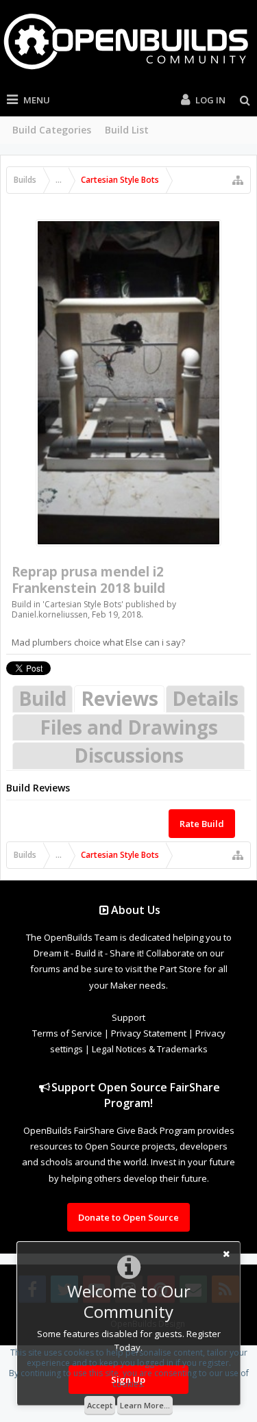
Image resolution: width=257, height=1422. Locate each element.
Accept (99, 1405)
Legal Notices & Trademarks (150, 1049)
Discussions (129, 755)
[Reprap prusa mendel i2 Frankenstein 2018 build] (128, 383)
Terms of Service (67, 1033)
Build (42, 698)
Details (205, 698)
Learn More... (145, 1405)
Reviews (119, 698)
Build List (127, 129)
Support (128, 1017)
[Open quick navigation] (237, 180)
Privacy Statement (148, 1033)
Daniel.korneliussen (50, 614)
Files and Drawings (129, 727)
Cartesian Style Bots (83, 604)
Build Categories (51, 129)
